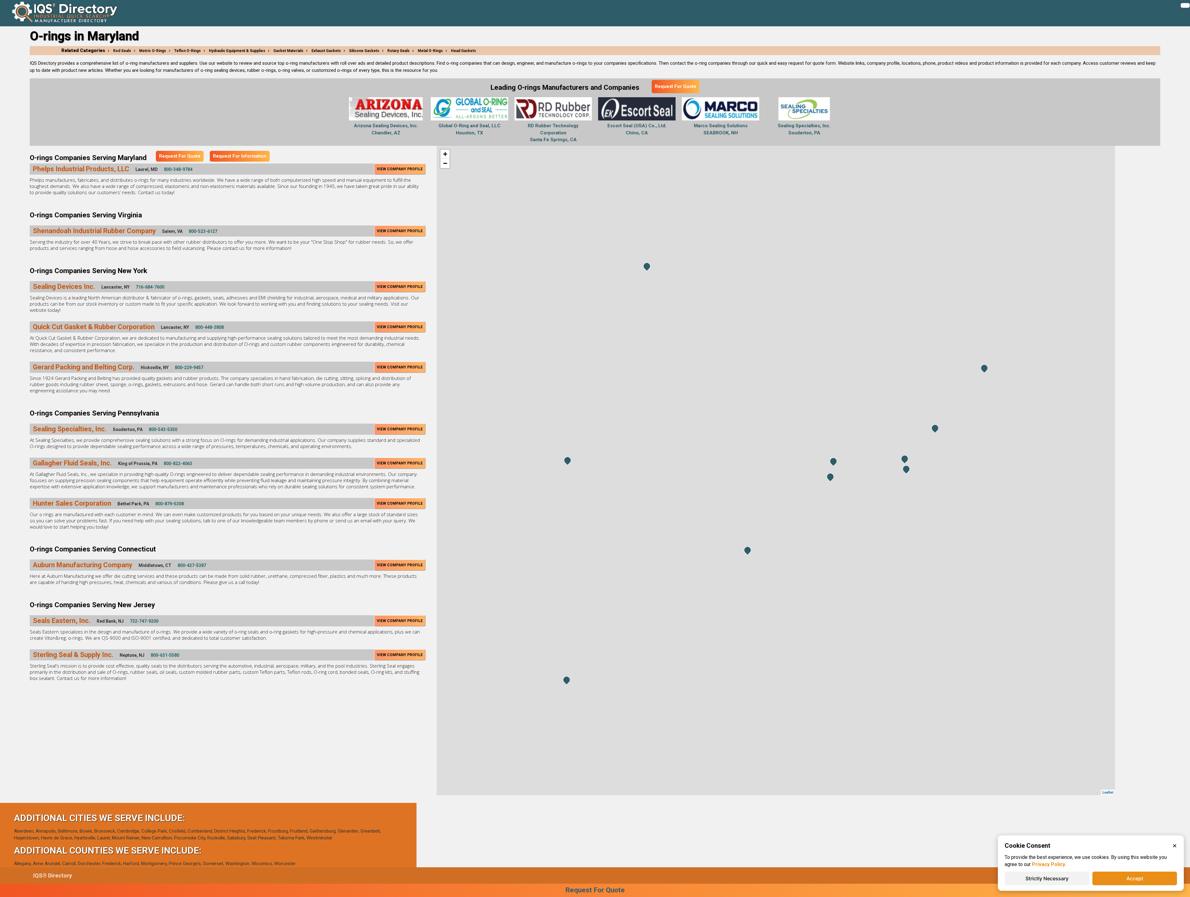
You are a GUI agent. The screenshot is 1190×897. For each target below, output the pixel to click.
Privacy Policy (1048, 864)
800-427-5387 (192, 565)
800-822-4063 (178, 463)
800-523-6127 (203, 231)
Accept (1134, 878)
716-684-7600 (150, 287)
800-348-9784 (178, 169)
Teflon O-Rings (187, 51)
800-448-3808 (209, 327)
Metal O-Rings (430, 51)
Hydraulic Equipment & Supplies (237, 51)
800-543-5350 (163, 429)
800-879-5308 (169, 503)
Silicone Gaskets (364, 51)
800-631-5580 (165, 655)
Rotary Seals (398, 51)
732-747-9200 (144, 621)
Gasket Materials (288, 51)
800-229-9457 (189, 367)
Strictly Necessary (1047, 878)
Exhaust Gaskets (326, 51)
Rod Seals (122, 51)
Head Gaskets (463, 51)
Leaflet (1107, 792)
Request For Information (240, 156)
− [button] (445, 163)
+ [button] (445, 154)
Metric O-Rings (152, 51)
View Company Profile (400, 169)
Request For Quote (675, 86)
